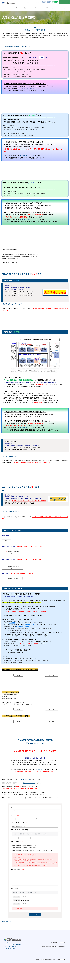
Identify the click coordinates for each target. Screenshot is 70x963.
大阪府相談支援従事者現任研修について (23, 850)
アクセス (32, 2)
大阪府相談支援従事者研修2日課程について (24, 845)
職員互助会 (66, 8)
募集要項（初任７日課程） (12, 552)
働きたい (42, 8)
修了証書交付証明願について (44, 850)
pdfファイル (51, 675)
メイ (37, 819)
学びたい (37, 8)
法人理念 (18, 8)
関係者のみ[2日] (6, 921)
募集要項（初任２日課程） (12, 567)
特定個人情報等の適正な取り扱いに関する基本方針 (53, 946)
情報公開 (48, 8)
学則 (6, 541)
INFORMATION (20, 2)
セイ (13, 819)
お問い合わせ (38, 2)
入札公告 (27, 2)
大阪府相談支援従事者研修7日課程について (24, 847)
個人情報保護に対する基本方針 (58, 943)
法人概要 (24, 8)
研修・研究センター (57, 8)
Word (18, 675)
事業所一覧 (30, 8)
